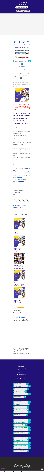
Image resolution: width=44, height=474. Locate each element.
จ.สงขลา (24, 205)
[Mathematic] (19, 42)
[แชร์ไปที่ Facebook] (15, 200)
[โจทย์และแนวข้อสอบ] (42, 469)
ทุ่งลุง (28, 205)
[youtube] (21, 2)
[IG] (21, 4)
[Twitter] (26, 4)
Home (14, 69)
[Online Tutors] (28, 42)
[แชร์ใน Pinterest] (23, 200)
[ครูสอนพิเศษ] (22, 54)
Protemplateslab (22, 464)
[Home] (19, 2)
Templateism (16, 464)
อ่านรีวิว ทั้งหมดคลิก (19, 317)
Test (18, 378)
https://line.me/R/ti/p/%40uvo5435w (21, 196)
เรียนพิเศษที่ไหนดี (22, 374)
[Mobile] (26, 2)
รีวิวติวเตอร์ (23, 369)
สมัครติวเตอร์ (26, 10)
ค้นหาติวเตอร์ (22, 366)
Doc (15, 378)
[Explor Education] (15, 42)
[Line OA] (24, 2)
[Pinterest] (23, 4)
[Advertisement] (22, 24)
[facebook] (19, 4)
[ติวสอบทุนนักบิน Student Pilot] (22, 58)
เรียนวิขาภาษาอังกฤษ (22, 69)
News (21, 378)
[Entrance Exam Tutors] (24, 42)
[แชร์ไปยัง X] (19, 200)
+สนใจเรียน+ (19, 10)
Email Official (19, 465)
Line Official (26, 465)
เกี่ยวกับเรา (23, 372)
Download (26, 378)
